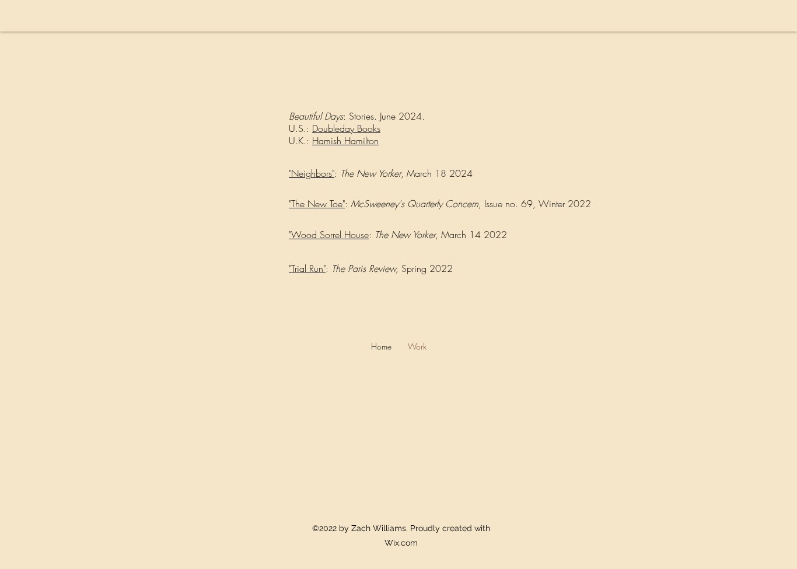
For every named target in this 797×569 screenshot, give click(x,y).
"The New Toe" (317, 203)
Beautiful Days (316, 116)
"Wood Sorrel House (329, 234)
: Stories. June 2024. (385, 116)
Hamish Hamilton (345, 140)
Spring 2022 (427, 268)
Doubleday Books (346, 128)
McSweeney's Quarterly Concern (414, 203)
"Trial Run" (307, 268)
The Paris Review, (366, 268)
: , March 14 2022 (438, 234)
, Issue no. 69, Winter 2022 (534, 203)
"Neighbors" (311, 173)
